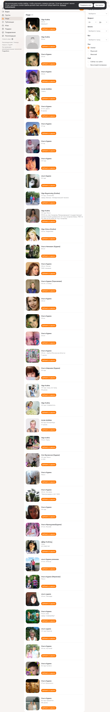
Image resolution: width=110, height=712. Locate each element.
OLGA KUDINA (46, 89)
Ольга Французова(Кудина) (51, 525)
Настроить (99, 5)
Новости (5, 45)
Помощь (16, 42)
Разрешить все (85, 5)
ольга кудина (46, 594)
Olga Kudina (45, 20)
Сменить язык (6, 39)
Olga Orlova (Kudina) (48, 229)
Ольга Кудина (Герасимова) (51, 281)
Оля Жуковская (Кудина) (50, 455)
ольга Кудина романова (50, 559)
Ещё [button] (9, 45)
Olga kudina (45, 438)
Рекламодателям (7, 42)
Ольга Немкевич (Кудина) (50, 246)
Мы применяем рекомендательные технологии (11, 49)
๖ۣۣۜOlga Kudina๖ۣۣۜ (46, 542)
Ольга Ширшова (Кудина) (50, 368)
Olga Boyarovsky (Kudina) (50, 193)
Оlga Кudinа (45, 211)
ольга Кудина (46, 176)
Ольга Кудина (46, 54)
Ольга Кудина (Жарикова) (50, 577)
